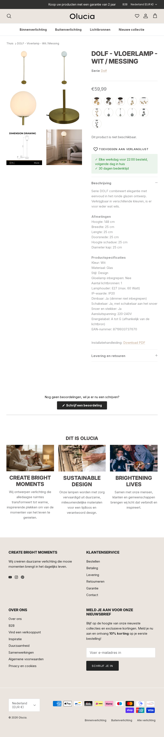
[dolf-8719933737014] (108, 112)
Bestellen (93, 561)
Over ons (15, 619)
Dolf (104, 71)
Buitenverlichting (68, 29)
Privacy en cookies (23, 666)
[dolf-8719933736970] (108, 101)
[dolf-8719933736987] (143, 112)
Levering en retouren (108, 356)
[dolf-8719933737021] (132, 112)
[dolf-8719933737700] (96, 101)
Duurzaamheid (19, 646)
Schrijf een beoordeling (86, 406)
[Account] (144, 16)
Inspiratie (15, 639)
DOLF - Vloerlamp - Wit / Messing (38, 43)
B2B (125, 4)
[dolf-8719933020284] (96, 112)
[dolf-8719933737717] (132, 101)
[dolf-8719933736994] (96, 124)
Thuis (9, 43)
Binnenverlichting (33, 29)
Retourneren (95, 581)
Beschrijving (101, 183)
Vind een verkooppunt (25, 632)
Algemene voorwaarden (26, 659)
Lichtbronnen (100, 29)
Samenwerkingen (21, 652)
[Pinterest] (22, 577)
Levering (92, 575)
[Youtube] (10, 577)
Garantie (92, 588)
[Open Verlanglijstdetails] (137, 16)
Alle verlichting (146, 720)
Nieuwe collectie (131, 29)
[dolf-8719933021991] (120, 101)
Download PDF (134, 343)
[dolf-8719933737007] (120, 112)
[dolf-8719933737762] (143, 101)
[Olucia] (82, 16)
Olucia (22, 717)
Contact (92, 595)
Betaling (92, 568)
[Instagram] (16, 577)
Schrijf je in (102, 665)
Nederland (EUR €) (142, 4)
